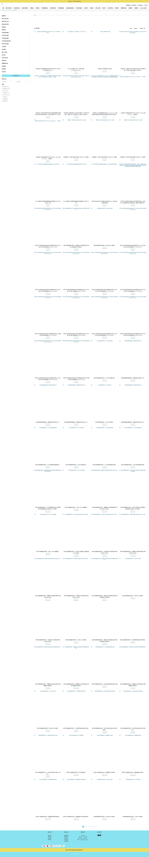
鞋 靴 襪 (103, 8)
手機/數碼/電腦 (44, 8)
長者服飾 (130, 8)
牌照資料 (49, 839)
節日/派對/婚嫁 (79, 8)
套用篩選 (16, 75)
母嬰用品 (32, 8)
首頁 (3, 8)
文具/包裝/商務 (53, 8)
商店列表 (4, 71)
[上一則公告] (41, 1)
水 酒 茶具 (15, 10)
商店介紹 (49, 835)
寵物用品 (37, 8)
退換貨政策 (66, 839)
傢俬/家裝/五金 (17, 8)
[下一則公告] (107, 1)
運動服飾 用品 (123, 8)
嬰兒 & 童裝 (97, 8)
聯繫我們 (49, 836)
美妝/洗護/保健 (25, 8)
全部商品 (3, 10)
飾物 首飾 (117, 8)
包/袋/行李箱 (110, 8)
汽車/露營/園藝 (61, 8)
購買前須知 (66, 835)
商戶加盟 (49, 838)
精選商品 (4, 15)
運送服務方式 (66, 836)
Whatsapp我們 (143, 8)
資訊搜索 (136, 8)
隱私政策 (66, 838)
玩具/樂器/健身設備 (70, 8)
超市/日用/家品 (9, 8)
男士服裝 (91, 8)
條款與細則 (66, 841)
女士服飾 (86, 8)
